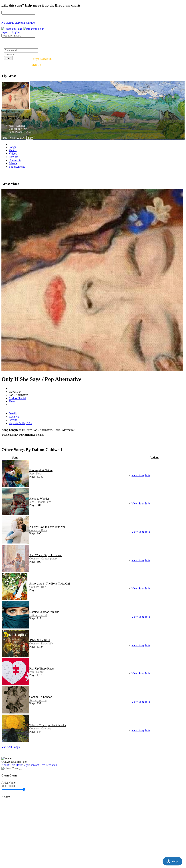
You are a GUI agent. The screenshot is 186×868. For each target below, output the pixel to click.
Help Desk (15, 764)
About (5, 764)
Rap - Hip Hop (37, 700)
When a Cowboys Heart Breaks (47, 725)
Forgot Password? (41, 58)
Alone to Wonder (39, 498)
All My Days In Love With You (47, 526)
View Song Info (141, 475)
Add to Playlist (17, 398)
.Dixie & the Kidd (39, 640)
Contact (34, 764)
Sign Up (36, 64)
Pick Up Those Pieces (41, 668)
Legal (26, 764)
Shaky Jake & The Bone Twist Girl (49, 583)
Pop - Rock (35, 473)
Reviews (14, 416)
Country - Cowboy (40, 728)
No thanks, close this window (18, 22)
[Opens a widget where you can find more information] (172, 861)
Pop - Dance (36, 671)
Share (30, 137)
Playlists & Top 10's (20, 423)
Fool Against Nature (40, 470)
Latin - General (38, 615)
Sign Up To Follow (12, 137)
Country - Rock (38, 530)
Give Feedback (48, 764)
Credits (13, 419)
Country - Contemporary (43, 558)
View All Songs (10, 747)
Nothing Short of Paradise (44, 611)
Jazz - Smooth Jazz (40, 501)
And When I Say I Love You (45, 555)
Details (13, 413)
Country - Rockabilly (41, 643)
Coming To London (40, 696)
